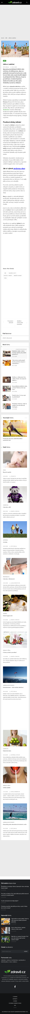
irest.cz (10, 962)
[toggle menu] (2, 2)
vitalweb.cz (3, 960)
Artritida (5, 540)
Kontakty (15, 999)
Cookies (15, 1001)
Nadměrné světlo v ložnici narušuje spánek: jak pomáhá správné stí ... (19, 352)
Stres (5, 278)
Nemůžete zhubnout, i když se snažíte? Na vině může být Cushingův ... (19, 405)
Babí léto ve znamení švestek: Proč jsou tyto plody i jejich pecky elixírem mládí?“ (19, 938)
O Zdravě (15, 996)
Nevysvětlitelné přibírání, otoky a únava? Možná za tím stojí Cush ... (19, 387)
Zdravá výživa (6, 650)
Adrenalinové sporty (8, 685)
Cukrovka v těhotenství (9, 579)
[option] (15, 431)
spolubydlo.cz (22, 960)
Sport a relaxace (7, 338)
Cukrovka (5, 505)
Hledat (25, 951)
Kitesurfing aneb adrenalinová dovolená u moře (14, 824)
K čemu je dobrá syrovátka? (10, 652)
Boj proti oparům (7, 472)
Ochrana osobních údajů (15, 1003)
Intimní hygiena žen (8, 615)
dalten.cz (15, 962)
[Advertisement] (15, 20)
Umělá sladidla (6, 787)
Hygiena (5, 613)
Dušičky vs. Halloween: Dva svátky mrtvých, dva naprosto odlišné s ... (19, 378)
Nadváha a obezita (8, 275)
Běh (6, 38)
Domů (2, 38)
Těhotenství (6, 576)
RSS (15, 1005)
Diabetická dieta (7, 751)
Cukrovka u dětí (7, 507)
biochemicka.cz (15, 960)
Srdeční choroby (18, 275)
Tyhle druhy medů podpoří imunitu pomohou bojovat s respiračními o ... (18, 361)
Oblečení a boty (12, 273)
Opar (4, 470)
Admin (15, 1007)
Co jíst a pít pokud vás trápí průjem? (9, 901)
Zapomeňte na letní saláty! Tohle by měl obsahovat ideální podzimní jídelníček (20, 920)
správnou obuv (19, 168)
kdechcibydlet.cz (5, 962)
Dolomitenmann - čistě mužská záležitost (13, 687)
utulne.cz (9, 960)
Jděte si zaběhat (12, 38)
